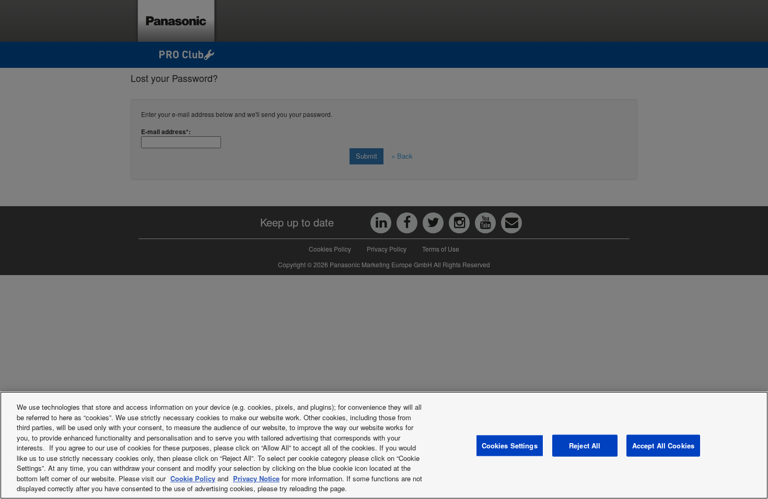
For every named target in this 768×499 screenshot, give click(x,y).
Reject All (584, 445)
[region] (384, 445)
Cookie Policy (192, 478)
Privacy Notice (256, 478)
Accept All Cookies (663, 445)
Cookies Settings (510, 445)
